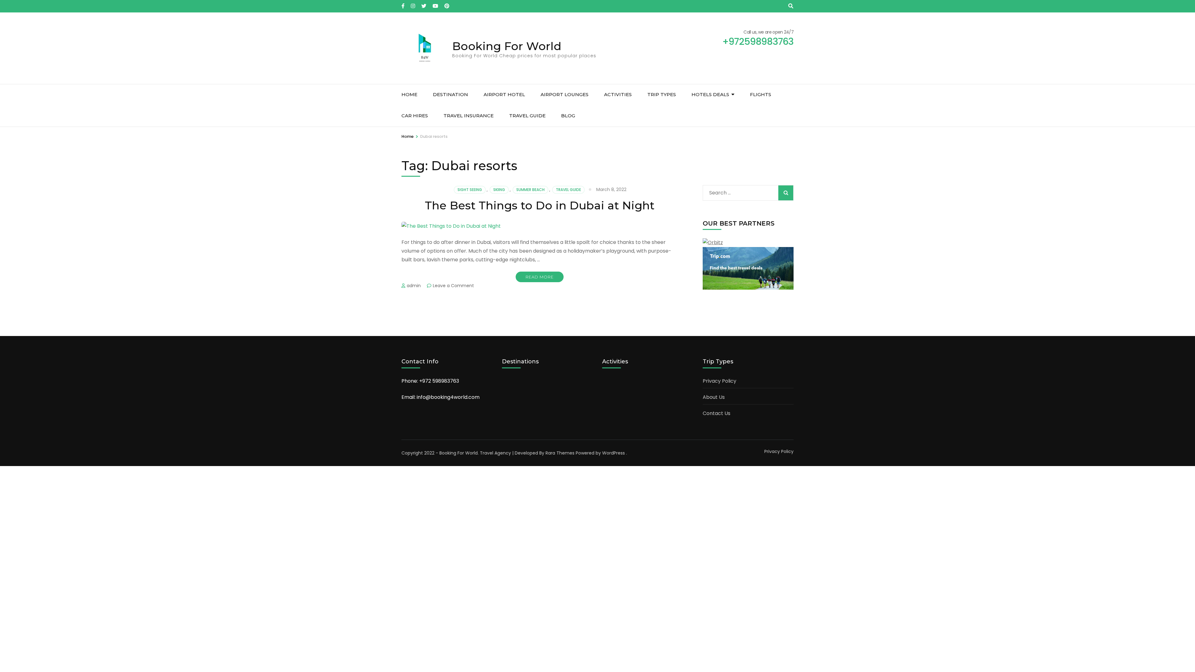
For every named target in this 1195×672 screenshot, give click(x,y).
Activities (618, 94)
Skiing (499, 189)
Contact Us (716, 413)
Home (409, 94)
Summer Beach (530, 189)
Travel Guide (527, 116)
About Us (714, 397)
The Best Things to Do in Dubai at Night (539, 205)
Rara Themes (560, 453)
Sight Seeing (469, 189)
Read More (540, 276)
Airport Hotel (504, 94)
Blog (568, 116)
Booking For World (506, 46)
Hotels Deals (710, 94)
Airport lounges (564, 94)
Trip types (661, 94)
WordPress (613, 453)
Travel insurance (468, 116)
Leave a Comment (453, 285)
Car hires (414, 116)
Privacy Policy (719, 381)
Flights (760, 94)
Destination (450, 94)
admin (414, 285)
